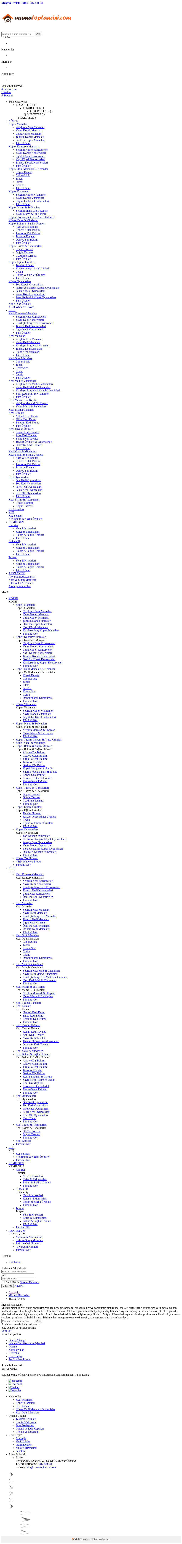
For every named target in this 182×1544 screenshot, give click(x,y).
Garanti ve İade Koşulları (30, 1428)
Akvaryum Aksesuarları (22, 576)
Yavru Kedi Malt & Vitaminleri (33, 387)
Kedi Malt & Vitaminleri (22, 380)
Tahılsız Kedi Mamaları (29, 348)
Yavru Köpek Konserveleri (31, 152)
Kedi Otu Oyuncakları (28, 493)
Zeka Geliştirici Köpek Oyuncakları (36, 297)
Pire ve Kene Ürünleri (35, 781)
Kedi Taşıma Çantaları (21, 409)
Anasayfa (14, 1292)
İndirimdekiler (23, 1444)
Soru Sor (6, 1330)
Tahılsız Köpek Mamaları (30, 136)
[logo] (37, 30)
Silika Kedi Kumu (26, 419)
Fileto (19, 181)
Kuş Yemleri (15, 515)
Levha (19, 271)
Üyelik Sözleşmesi (26, 1422)
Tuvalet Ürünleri (25, 265)
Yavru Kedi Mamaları (28, 342)
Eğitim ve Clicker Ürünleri (31, 274)
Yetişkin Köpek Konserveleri (32, 149)
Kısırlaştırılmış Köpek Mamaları (41, 630)
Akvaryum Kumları (20, 586)
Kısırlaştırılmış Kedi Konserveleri (34, 323)
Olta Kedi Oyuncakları (28, 480)
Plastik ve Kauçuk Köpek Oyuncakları (37, 287)
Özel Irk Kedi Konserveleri (38, 896)
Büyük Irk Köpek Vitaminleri (32, 201)
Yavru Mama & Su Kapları (31, 213)
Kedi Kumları (16, 412)
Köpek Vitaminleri (19, 191)
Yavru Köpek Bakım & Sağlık (40, 771)
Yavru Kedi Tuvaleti (27, 438)
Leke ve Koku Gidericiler (37, 778)
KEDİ (12, 310)
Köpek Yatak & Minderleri (23, 220)
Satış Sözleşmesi (25, 1425)
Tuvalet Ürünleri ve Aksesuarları (34, 441)
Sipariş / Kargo (17, 1340)
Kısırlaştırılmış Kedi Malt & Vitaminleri (38, 390)
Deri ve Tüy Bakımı (27, 239)
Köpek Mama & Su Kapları (24, 207)
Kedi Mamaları (17, 335)
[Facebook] (15, 1383)
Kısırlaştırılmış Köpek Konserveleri (42, 662)
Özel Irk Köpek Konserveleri (39, 659)
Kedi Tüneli (29, 1118)
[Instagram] (15, 1380)
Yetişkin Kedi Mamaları (29, 339)
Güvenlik (14, 1352)
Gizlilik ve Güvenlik (27, 1431)
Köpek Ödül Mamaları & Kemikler (28, 168)
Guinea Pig (15, 541)
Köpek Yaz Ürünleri (20, 303)
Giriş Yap (7, 1286)
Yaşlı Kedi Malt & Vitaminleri (32, 393)
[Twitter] (14, 1387)
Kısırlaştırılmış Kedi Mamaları (32, 345)
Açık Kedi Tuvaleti (26, 435)
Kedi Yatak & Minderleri (22, 451)
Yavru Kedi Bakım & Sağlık (39, 1079)
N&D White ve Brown (21, 306)
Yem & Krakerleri (26, 528)
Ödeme (13, 1346)
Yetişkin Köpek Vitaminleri (31, 194)
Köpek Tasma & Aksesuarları (25, 245)
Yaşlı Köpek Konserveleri (30, 159)
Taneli (19, 178)
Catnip (19, 374)
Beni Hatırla (13, 1282)
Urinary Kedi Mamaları (36, 928)
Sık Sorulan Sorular (20, 1359)
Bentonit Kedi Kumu (27, 422)
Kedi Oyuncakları (19, 477)
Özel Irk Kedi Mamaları (36, 925)
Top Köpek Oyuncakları (29, 284)
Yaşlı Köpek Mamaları (35, 627)
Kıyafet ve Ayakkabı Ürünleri (32, 268)
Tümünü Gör (30, 633)
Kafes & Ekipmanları (27, 531)
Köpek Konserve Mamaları (24, 146)
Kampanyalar (16, 1349)
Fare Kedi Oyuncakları (28, 486)
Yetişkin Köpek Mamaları (30, 127)
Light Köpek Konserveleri (30, 156)
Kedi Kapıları (16, 509)
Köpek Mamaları (18, 124)
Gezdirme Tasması (26, 255)
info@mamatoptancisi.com (41, 1467)
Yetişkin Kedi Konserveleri (31, 316)
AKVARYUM (17, 573)
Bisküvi (20, 185)
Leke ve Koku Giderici (36, 1086)
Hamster (13, 525)
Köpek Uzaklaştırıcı (34, 774)
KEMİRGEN (16, 522)
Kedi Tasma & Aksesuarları (24, 499)
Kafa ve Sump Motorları (22, 579)
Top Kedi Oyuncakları (28, 483)
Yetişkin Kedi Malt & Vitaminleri (34, 384)
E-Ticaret (82, 1539)
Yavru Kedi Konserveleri (30, 319)
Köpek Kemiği (24, 172)
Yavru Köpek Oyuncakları (30, 294)
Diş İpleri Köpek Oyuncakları (39, 851)
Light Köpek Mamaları (28, 133)
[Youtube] (15, 1390)
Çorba (19, 371)
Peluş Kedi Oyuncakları (29, 489)
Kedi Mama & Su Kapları (23, 400)
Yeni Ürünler (23, 1441)
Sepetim (20, 1451)
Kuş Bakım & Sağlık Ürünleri (25, 518)
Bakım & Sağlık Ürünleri (30, 534)
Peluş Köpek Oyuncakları (30, 290)
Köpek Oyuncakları (20, 281)
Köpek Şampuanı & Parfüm (38, 768)
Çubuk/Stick (23, 175)
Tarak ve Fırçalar (25, 236)
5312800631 (45, 1463)
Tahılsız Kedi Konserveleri (31, 326)
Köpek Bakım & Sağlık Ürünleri (27, 223)
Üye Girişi (14, 1262)
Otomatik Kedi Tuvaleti (29, 444)
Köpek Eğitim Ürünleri (21, 262)
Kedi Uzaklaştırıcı (33, 1082)
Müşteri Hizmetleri (19, 1295)
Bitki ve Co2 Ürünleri (21, 583)
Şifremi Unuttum (29, 1282)
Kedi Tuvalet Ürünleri (21, 428)
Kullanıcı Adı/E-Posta (13, 1268)
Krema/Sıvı (22, 367)
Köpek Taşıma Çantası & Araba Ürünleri (31, 217)
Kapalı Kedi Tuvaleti (27, 432)
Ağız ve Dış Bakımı (27, 226)
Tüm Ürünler (23, 143)
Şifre (4, 1275)
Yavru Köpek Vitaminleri (30, 197)
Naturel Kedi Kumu (27, 416)
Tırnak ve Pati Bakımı (28, 233)
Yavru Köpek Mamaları (29, 130)
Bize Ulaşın (15, 1356)
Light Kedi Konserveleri (29, 329)
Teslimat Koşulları (26, 1418)
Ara (38, 34)
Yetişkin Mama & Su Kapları (32, 210)
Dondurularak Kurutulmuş (37, 697)
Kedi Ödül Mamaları (20, 358)
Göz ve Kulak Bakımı (28, 229)
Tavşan (13, 557)
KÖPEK (13, 120)
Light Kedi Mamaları (27, 351)
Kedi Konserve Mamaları (23, 313)
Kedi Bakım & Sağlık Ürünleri (26, 454)
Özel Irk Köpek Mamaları (30, 140)
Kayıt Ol (19, 1285)
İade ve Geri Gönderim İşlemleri (27, 1343)
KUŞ (11, 512)
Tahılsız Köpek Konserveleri (32, 162)
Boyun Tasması (24, 249)
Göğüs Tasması (24, 252)
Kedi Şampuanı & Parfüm (37, 1076)
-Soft (75, 1539)
